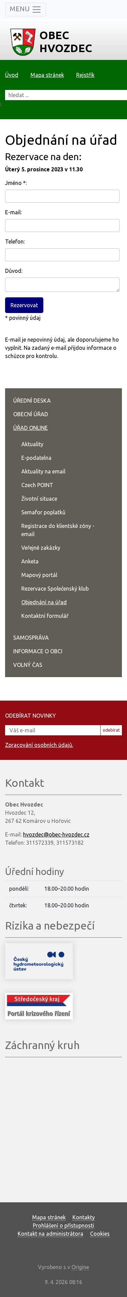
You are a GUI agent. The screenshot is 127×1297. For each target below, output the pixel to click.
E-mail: (13, 212)
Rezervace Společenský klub (55, 588)
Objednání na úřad (44, 602)
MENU (20, 9)
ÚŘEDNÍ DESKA (32, 400)
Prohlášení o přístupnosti (63, 1225)
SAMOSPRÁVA (31, 638)
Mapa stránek (47, 75)
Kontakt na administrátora (50, 1234)
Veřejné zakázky (40, 548)
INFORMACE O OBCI (37, 651)
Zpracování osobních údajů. (39, 745)
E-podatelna (36, 458)
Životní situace (39, 499)
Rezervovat (24, 305)
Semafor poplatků (43, 512)
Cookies (100, 1234)
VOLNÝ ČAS (27, 665)
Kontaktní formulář (44, 616)
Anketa (30, 561)
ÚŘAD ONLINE (30, 428)
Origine (80, 1267)
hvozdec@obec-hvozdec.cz (56, 834)
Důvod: (13, 271)
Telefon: (15, 241)
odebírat (111, 730)
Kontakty (83, 1217)
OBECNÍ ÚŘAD (30, 414)
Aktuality (32, 444)
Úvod (11, 75)
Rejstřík (85, 75)
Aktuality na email (43, 471)
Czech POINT (37, 485)
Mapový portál (39, 575)
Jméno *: (16, 183)
